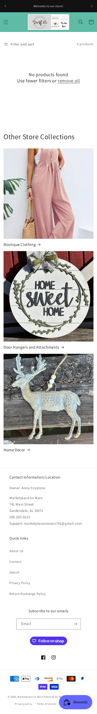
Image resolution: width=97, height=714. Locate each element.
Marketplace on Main (30, 696)
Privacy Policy (19, 583)
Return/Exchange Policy (27, 594)
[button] (6, 22)
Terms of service (47, 703)
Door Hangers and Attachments (31, 347)
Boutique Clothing (20, 244)
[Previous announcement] (5, 6)
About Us (16, 551)
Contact (15, 561)
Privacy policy (23, 703)
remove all (69, 81)
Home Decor (14, 449)
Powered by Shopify (56, 696)
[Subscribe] (75, 624)
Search (14, 572)
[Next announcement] (92, 6)
